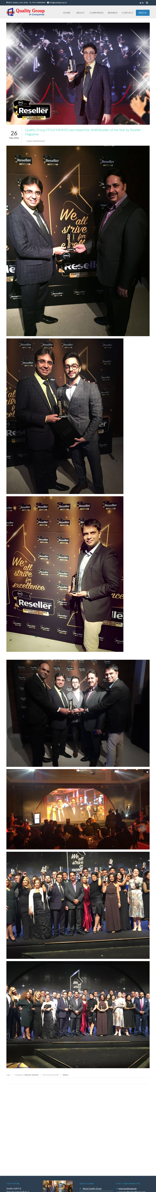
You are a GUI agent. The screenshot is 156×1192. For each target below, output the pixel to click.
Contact (128, 13)
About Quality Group (92, 1188)
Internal (28, 1075)
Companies (97, 13)
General (35, 1075)
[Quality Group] (25, 12)
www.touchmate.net (127, 1188)
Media (143, 13)
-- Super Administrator (35, 141)
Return (66, 1075)
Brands (113, 13)
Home (67, 13)
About (80, 13)
